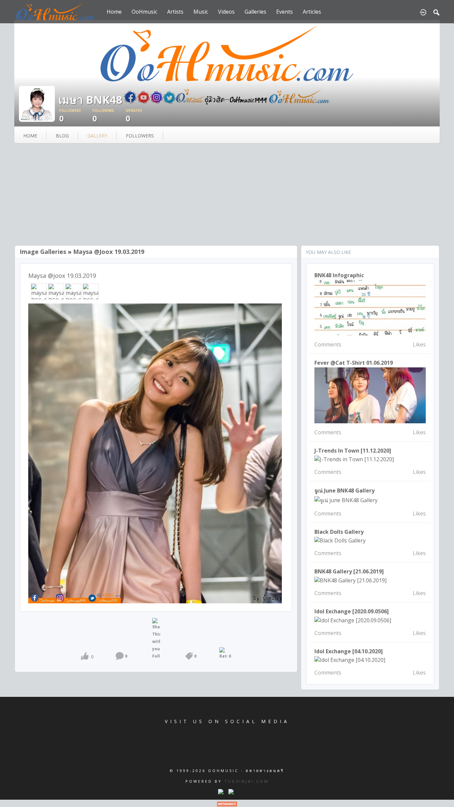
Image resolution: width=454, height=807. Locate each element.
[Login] (423, 12)
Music (200, 11)
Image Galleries (43, 252)
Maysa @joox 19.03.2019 (108, 252)
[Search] (436, 12)
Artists (175, 11)
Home (114, 11)
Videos (226, 11)
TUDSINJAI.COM (246, 781)
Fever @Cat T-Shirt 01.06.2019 (353, 362)
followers (140, 135)
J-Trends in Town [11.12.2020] (352, 450)
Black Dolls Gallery (339, 531)
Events (284, 11)
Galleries (255, 11)
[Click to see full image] (37, 103)
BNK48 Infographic (339, 275)
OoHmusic (144, 11)
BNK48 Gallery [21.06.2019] (349, 571)
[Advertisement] (227, 195)
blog (62, 135)
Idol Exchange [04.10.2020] (348, 651)
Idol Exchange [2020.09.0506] (351, 611)
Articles (312, 11)
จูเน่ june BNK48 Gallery (344, 490)
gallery (97, 135)
